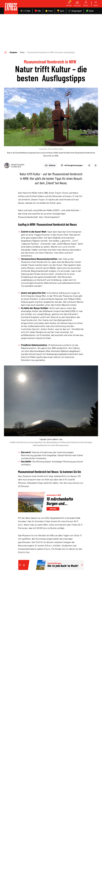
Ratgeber (13, 52)
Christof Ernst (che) (17, 164)
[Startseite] (5, 52)
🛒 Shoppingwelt (75, 10)
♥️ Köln (37, 10)
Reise (22, 52)
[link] (11, 7)
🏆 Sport (60, 10)
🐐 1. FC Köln (25, 10)
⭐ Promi (49, 10)
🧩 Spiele (89, 10)
